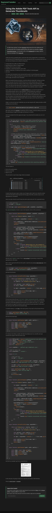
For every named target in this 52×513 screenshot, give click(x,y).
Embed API (31, 51)
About (24, 2)
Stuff (36, 2)
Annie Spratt (12, 481)
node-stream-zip (39, 262)
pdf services (22, 13)
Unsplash (19, 481)
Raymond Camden (8, 2)
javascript (13, 13)
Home (19, 2)
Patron (37, 490)
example (17, 110)
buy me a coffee (14, 491)
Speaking (30, 2)
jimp (19, 308)
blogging (24, 47)
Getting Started (25, 89)
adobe (17, 13)
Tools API (21, 53)
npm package (27, 258)
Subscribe (42, 495)
